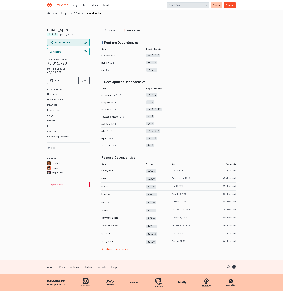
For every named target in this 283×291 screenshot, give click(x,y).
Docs (95, 5)
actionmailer (111, 95)
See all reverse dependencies (115, 249)
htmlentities (110, 55)
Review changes (55, 110)
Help (114, 267)
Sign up (229, 5)
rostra (104, 186)
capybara (108, 102)
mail (105, 70)
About (51, 267)
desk (103, 178)
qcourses (105, 233)
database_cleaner (112, 116)
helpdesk (105, 194)
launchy (107, 63)
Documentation (55, 99)
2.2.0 (77, 13)
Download (52, 104)
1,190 (84, 80)
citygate (105, 210)
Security (102, 267)
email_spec (62, 13)
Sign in (216, 5)
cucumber (109, 109)
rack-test (108, 124)
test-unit (108, 145)
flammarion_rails (109, 217)
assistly (105, 202)
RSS (49, 126)
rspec (107, 138)
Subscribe (52, 120)
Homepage (52, 94)
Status (88, 267)
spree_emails (108, 170)
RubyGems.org (56, 280)
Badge (50, 115)
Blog (75, 5)
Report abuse (56, 184)
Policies (74, 267)
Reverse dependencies (58, 136)
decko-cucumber (109, 225)
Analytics (51, 131)
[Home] (49, 13)
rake (106, 131)
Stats (85, 5)
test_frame (107, 241)
